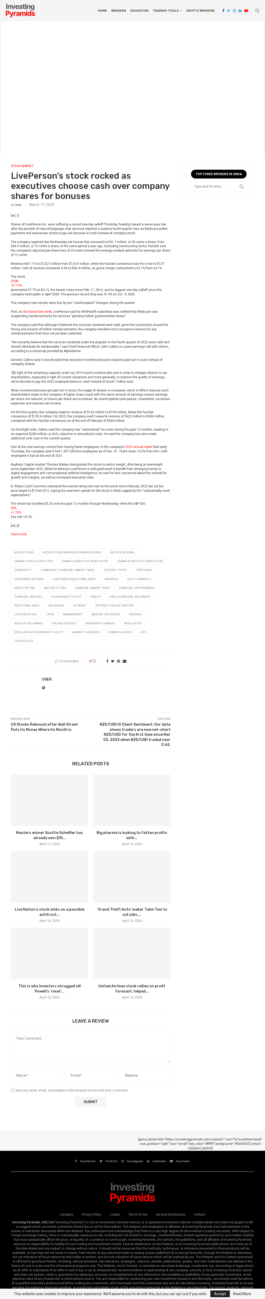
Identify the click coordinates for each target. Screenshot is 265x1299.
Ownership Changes (100, 623)
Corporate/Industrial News (74, 579)
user (18, 205)
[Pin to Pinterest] (118, 661)
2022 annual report (139, 447)
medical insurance (105, 614)
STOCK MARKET (22, 166)
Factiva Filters (55, 588)
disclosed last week (37, 311)
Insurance (56, 605)
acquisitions (24, 552)
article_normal (123, 552)
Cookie (115, 1214)
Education (139, 10)
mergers (135, 614)
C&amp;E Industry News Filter (140, 561)
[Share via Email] (124, 661)
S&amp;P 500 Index (86, 632)
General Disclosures (170, 1214)
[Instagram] (234, 10)
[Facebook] (223, 10)
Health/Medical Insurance (129, 596)
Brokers (118, 10)
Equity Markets (139, 579)
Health (95, 596)
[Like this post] (97, 661)
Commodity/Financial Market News (68, 570)
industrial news (27, 605)
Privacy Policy (91, 1214)
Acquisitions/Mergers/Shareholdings (72, 552)
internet (79, 605)
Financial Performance (137, 588)
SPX (143, 632)
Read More (242, 1294)
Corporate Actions (29, 579)
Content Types (115, 570)
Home (102, 10)
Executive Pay (24, 588)
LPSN (50, 614)
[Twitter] (228, 10)
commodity (23, 570)
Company (66, 1214)
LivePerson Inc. (26, 614)
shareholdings (120, 632)
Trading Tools (166, 10)
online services (64, 623)
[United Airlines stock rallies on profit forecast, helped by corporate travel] (131, 953)
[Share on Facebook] (107, 661)
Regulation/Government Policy (38, 632)
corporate (143, 570)
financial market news (92, 588)
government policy (66, 596)
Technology (23, 641)
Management (73, 614)
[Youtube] (246, 10)
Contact (199, 1214)
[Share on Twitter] (112, 661)
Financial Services (28, 596)
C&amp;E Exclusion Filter (33, 561)
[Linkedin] (240, 10)
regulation (133, 623)
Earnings (112, 579)
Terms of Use (138, 1214)
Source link (19, 534)
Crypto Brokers (200, 10)
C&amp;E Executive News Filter (85, 561)
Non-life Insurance (28, 623)
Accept (220, 1294)
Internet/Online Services (114, 605)
